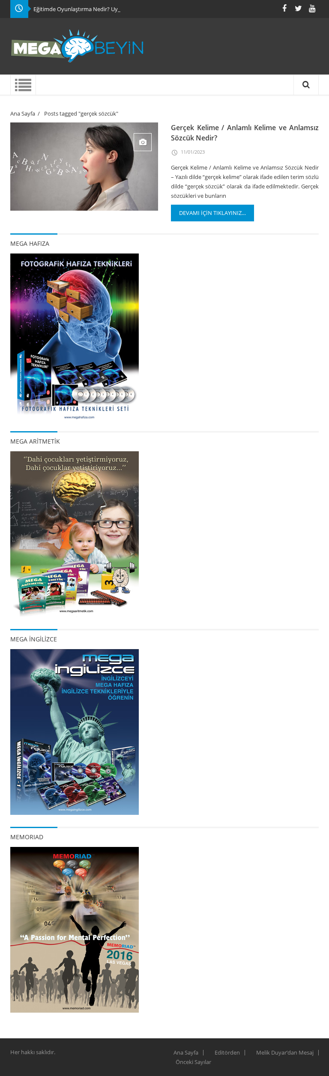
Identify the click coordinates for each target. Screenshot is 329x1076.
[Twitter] (298, 8)
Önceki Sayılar (193, 1062)
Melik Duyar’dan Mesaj (285, 1052)
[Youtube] (312, 8)
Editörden (227, 1052)
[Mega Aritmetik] (74, 533)
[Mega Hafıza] (74, 336)
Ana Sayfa (22, 113)
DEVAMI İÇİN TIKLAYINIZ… (212, 213)
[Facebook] (284, 8)
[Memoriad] (74, 929)
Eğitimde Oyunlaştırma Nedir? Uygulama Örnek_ (94, 9)
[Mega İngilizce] (74, 731)
